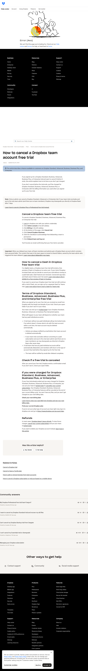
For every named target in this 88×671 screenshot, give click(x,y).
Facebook (34, 92)
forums (29, 46)
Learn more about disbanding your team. (36, 255)
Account (14, 9)
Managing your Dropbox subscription (12, 543)
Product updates (36, 612)
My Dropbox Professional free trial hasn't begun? (15, 502)
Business (34, 592)
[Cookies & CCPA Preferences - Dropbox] (28, 659)
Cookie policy (11, 631)
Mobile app (10, 589)
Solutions (10, 598)
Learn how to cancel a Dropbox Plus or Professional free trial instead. (27, 207)
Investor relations (37, 67)
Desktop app (11, 586)
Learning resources (12, 642)
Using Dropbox (23, 9)
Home (9, 62)
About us (58, 622)
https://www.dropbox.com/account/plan (50, 411)
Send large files (60, 586)
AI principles (11, 637)
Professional (35, 589)
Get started (41, 9)
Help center (59, 62)
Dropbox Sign (36, 604)
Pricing (9, 73)
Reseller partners (37, 642)
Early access (10, 604)
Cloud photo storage (62, 592)
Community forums (37, 637)
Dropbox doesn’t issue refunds (41, 421)
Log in (26, 223)
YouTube (34, 95)
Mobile (9, 70)
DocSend (34, 601)
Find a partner (36, 648)
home (50, 46)
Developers (10, 89)
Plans (33, 610)
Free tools (10, 612)
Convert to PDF (60, 607)
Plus (33, 586)
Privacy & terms (60, 76)
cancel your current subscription (38, 423)
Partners (34, 65)
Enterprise (10, 65)
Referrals (9, 92)
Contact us (59, 65)
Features (34, 73)
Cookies (58, 70)
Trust (8, 79)
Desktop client (11, 67)
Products (33, 9)
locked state (43, 310)
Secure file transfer (61, 595)
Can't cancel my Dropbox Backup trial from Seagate (17, 522)
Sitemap (58, 79)
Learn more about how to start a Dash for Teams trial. (42, 286)
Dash (33, 598)
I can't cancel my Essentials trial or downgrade (15, 533)
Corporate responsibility (63, 631)
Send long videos (61, 589)
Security (9, 76)
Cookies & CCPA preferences (15, 634)
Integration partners (37, 645)
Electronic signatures (62, 604)
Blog (33, 62)
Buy (33, 79)
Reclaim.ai (35, 607)
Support (58, 67)
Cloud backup (60, 598)
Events (34, 625)
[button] (15, 141)
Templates (10, 610)
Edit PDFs (59, 601)
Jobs (57, 625)
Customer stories (37, 628)
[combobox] (44, 141)
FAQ (33, 76)
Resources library (37, 631)
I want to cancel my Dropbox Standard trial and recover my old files (21, 512)
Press (33, 70)
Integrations (10, 97)
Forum (9, 95)
